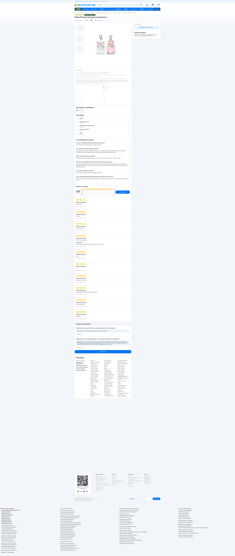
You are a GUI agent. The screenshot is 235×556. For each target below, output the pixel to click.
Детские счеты (107, 380)
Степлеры (106, 365)
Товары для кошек (147, 476)
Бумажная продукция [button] (80, 360)
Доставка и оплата (99, 476)
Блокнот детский (94, 377)
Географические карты (122, 385)
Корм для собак (147, 480)
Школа (80, 12)
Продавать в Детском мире (101, 477)
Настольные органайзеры (109, 374)
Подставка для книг (108, 371)
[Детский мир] (85, 5)
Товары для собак (147, 479)
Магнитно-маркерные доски (123, 393)
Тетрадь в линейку (94, 365)
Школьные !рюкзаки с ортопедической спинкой (123, 376)
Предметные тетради (95, 374)
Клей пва (106, 388)
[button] (157, 9)
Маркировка (80, 110)
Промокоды (98, 482)
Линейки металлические (109, 386)
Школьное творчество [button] (81, 370)
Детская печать (107, 391)
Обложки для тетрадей (95, 362)
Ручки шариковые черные (109, 395)
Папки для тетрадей (94, 375)
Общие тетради (93, 379)
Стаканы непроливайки (122, 396)
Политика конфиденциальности (102, 483)
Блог (129, 485)
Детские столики (121, 365)
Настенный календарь (95, 371)
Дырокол (92, 395)
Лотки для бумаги (107, 389)
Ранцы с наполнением (122, 380)
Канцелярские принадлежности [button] (80, 363)
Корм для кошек (147, 477)
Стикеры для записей (108, 385)
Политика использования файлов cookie (102, 486)
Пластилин (120, 390)
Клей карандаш (93, 386)
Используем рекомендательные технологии (83, 499)
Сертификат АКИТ (99, 487)
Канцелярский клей (108, 379)
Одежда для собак (147, 482)
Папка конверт (107, 392)
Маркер (105, 368)
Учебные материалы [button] (80, 368)
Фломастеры (93, 392)
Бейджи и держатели (117, 12)
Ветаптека (146, 483)
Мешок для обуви (121, 369)
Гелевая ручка (93, 385)
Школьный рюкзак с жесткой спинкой (123, 379)
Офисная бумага (94, 366)
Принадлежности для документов (103, 12)
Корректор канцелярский (95, 394)
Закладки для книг (107, 369)
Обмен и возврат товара (100, 479)
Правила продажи (99, 480)
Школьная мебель (121, 366)
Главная (76, 12)
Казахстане (85, 500)
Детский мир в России (79, 500)
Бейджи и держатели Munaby (130, 12)
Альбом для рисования (95, 380)
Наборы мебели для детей (123, 363)
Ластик (92, 391)
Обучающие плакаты (122, 388)
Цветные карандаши (108, 372)
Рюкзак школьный (121, 368)
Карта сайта (98, 490)
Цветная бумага (121, 394)
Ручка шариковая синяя (108, 375)
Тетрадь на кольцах (94, 369)
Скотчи (92, 389)
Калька (105, 366)
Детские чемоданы (121, 371)
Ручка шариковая (94, 388)
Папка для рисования (122, 362)
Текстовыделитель (107, 360)
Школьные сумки (121, 372)
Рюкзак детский (121, 374)
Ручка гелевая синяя (108, 394)
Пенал (92, 383)
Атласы (119, 383)
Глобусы (119, 382)
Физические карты (121, 386)
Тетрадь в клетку (94, 363)
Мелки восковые (121, 391)
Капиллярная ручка (107, 362)
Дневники (92, 360)
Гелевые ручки (107, 363)
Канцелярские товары (89, 12)
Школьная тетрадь (94, 368)
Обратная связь (99, 489)
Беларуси (90, 500)
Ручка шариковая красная (122, 360)
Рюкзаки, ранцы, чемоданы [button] (82, 367)
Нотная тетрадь (93, 372)
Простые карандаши (108, 383)
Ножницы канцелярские (108, 377)
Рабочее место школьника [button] (81, 365)
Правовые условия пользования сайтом (90, 498)
